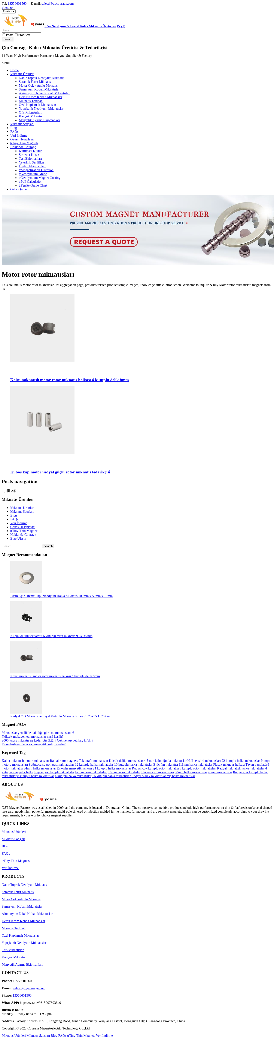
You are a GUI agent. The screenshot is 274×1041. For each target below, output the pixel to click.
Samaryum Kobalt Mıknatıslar (22, 906)
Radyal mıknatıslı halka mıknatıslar (240, 768)
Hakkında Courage (23, 534)
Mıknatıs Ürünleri (22, 508)
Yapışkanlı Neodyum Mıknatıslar (24, 943)
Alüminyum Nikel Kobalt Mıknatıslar (27, 913)
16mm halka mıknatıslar (124, 772)
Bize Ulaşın (18, 538)
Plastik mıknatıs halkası (229, 764)
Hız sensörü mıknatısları (157, 772)
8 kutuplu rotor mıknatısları (198, 768)
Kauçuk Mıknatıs (13, 957)
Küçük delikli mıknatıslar (126, 760)
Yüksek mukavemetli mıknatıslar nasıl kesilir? (33, 736)
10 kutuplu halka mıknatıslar (133, 764)
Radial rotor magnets (64, 760)
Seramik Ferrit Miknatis (18, 892)
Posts (9, 35)
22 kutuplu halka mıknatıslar (241, 760)
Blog (13, 515)
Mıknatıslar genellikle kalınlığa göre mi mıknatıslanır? (38, 732)
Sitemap (7, 7)
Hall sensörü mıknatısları (204, 760)
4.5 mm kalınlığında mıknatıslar (165, 760)
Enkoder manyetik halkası (74, 768)
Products (24, 35)
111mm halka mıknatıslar (195, 764)
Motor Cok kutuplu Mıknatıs (21, 899)
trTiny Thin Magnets (24, 531)
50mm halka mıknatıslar (191, 772)
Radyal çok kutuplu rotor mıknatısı (155, 768)
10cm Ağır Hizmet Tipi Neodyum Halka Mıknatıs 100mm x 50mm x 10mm (61, 596)
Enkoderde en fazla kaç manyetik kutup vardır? (34, 744)
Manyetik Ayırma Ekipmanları (22, 964)
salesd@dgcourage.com (58, 3)
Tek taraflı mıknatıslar (93, 760)
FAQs (14, 519)
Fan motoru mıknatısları (91, 772)
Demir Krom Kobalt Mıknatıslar (23, 921)
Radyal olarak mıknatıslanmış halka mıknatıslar (163, 776)
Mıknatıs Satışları (22, 511)
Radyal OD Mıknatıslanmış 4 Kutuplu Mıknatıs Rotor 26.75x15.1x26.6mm (61, 716)
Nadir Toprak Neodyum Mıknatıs (24, 884)
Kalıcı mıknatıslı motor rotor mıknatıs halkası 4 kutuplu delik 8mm (55, 676)
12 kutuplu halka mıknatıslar (94, 764)
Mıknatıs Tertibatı (13, 928)
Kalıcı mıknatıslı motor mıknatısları (25, 760)
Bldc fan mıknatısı (165, 764)
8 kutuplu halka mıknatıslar (35, 776)
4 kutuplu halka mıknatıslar (73, 776)
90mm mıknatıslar (220, 772)
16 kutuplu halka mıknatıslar (111, 776)
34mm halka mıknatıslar (40, 768)
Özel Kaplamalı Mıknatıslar (20, 935)
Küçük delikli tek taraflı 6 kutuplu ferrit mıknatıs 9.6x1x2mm (51, 636)
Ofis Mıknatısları (13, 950)
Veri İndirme (18, 523)
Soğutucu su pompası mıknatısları (51, 764)
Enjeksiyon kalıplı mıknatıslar (54, 772)
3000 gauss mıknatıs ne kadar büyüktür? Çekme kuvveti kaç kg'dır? (47, 740)
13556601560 (17, 3)
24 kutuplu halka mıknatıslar (112, 768)
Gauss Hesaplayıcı (22, 527)
